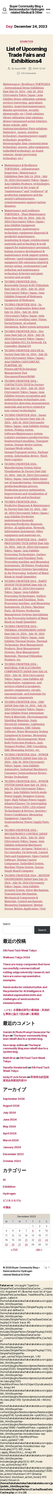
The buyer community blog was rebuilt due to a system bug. (25, 1037)
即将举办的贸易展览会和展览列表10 (26, 1078)
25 (6, 1244)
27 (19, 1244)
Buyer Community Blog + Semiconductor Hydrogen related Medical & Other (26, 9)
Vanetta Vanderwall (15, 1067)
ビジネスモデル (12, 1200)
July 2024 (9, 1112)
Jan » (39, 1249)
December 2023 (13, 1154)
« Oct (14, 1249)
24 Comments (28, 73)
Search (6, 923)
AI (4, 1179)
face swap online (13, 1045)
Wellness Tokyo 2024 (16, 957)
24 (46, 1240)
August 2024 (11, 1105)
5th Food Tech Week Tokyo (20, 950)
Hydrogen (9, 1193)
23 (39, 1240)
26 (13, 1244)
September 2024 (14, 1098)
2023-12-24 (39, 68)
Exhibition (26, 41)
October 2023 (12, 1161)
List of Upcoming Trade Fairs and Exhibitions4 (26, 55)
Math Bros (9, 1057)
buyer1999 (20, 68)
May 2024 (9, 1126)
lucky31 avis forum (14, 1077)
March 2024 (10, 1140)
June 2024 (10, 1119)
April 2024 (9, 1133)
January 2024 (12, 1147)
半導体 (7, 1207)
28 (26, 1244)
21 (26, 1240)
